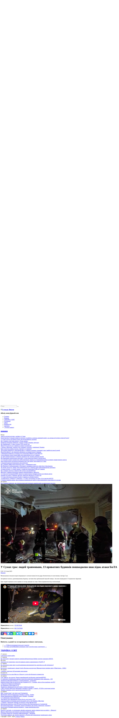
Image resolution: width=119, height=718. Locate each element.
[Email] (26, 633)
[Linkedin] (11, 633)
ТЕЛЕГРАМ (18, 625)
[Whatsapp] (14, 633)
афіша (6, 422)
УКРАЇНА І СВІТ (9, 419)
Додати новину (9, 427)
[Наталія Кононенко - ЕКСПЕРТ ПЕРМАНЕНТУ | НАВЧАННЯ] (59, 53)
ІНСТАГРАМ (18, 628)
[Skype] (20, 633)
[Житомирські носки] (59, 40)
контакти (7, 426)
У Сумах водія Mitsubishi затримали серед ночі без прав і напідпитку (25, 646)
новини (4, 431)
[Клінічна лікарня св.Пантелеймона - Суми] (59, 13)
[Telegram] (17, 633)
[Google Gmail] (35, 633)
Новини (6, 418)
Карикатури (7, 424)
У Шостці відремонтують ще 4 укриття (16, 645)
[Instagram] (5, 633)
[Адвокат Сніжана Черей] (59, 26)
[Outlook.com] (32, 633)
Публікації (7, 421)
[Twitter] (8, 633)
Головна (6, 416)
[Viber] (23, 633)
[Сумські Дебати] (7, 410)
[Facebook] (2, 633)
